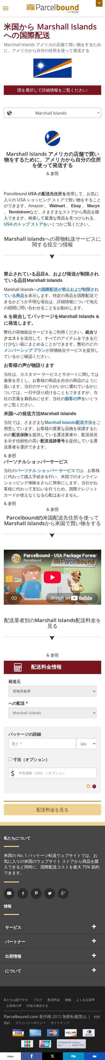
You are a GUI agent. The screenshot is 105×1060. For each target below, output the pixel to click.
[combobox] (52, 113)
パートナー (15, 941)
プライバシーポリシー (30, 1023)
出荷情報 (13, 956)
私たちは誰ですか (16, 1000)
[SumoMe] (94, 1056)
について (13, 971)
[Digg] (73, 1056)
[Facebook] (31, 1056)
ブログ (38, 1000)
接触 (68, 1000)
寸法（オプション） (31, 759)
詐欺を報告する (37, 1005)
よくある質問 (85, 1000)
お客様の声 (14, 1005)
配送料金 (54, 1000)
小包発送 (52, 8)
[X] (52, 1056)
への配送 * (18, 703)
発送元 (14, 681)
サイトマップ (60, 1023)
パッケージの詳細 (24, 734)
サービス (13, 927)
